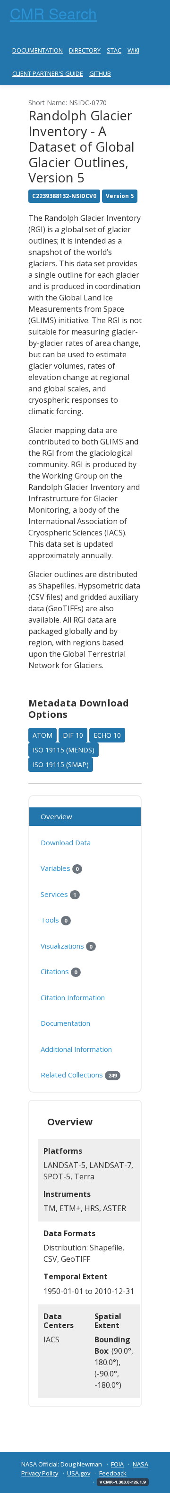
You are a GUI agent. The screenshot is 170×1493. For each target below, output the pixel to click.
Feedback (113, 1473)
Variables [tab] (59, 868)
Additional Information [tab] (76, 1049)
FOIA (117, 1464)
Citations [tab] (59, 971)
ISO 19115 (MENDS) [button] (63, 749)
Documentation (37, 50)
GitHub (100, 73)
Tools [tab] (54, 919)
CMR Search (53, 13)
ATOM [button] (42, 735)
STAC (114, 50)
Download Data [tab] (66, 842)
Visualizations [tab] (66, 945)
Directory (85, 50)
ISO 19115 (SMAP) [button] (61, 764)
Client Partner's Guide (47, 73)
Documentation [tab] (65, 1023)
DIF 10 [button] (73, 735)
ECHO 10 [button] (107, 735)
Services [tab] (58, 894)
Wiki (133, 50)
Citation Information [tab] (73, 997)
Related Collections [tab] (79, 1074)
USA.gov (78, 1473)
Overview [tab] (56, 816)
